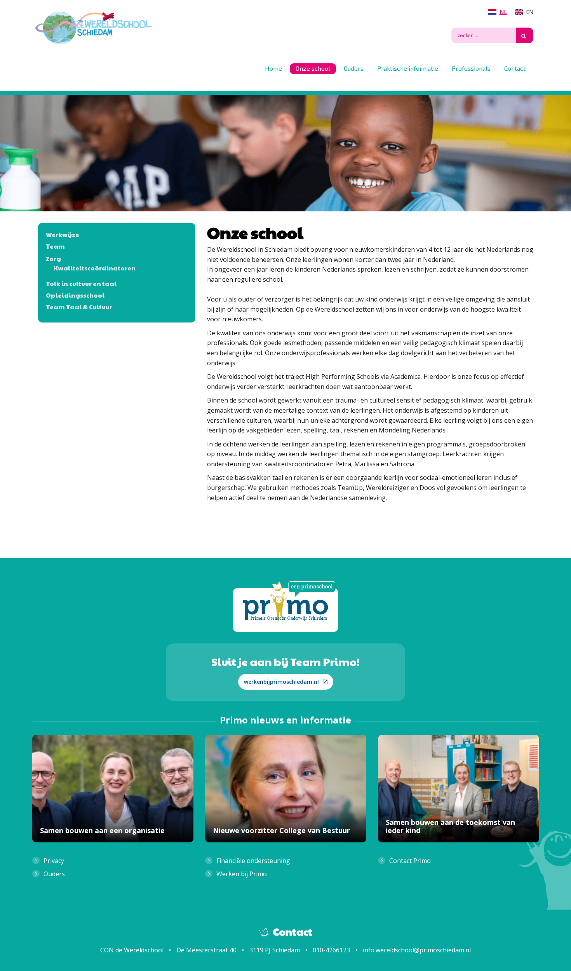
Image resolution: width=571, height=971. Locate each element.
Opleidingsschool (75, 295)
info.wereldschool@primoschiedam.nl (417, 950)
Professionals (471, 68)
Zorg (53, 258)
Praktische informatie (407, 68)
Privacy (54, 860)
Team (55, 246)
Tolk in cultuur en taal (81, 284)
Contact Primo (410, 860)
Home (273, 68)
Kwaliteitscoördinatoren (95, 268)
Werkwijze (62, 235)
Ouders (354, 68)
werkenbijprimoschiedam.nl (281, 681)
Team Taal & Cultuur (79, 307)
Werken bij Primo (241, 874)
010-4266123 (331, 950)
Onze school (313, 68)
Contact (515, 68)
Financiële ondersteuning (253, 860)
